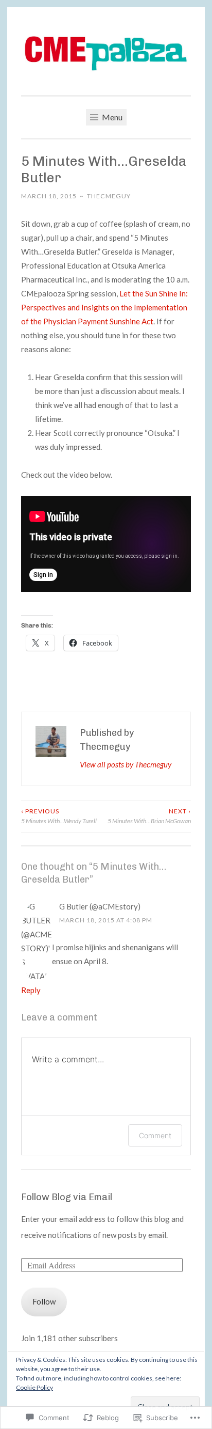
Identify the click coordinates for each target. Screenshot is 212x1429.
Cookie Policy (34, 1387)
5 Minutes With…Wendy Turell (59, 815)
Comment (155, 1135)
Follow (44, 1301)
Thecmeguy (109, 196)
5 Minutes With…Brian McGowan (149, 815)
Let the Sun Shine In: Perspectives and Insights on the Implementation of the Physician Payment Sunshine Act (104, 307)
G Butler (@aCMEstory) (99, 906)
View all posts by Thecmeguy (125, 764)
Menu (111, 117)
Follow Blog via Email (66, 1197)
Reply (31, 990)
